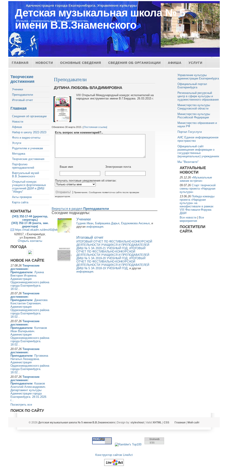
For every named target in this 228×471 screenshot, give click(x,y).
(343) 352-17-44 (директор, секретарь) (30, 218)
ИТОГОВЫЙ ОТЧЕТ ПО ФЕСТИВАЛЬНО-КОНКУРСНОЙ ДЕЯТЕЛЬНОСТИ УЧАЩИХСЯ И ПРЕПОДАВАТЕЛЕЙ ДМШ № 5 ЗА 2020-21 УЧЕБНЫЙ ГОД (114, 245)
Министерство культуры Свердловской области (193, 106)
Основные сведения (80, 63)
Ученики (17, 89)
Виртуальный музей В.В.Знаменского (25, 174)
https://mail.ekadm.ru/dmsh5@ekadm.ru (41, 229)
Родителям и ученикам (27, 148)
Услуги (195, 63)
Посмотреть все (21, 404)
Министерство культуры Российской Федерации (193, 115)
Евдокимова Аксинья (135, 223)
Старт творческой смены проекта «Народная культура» (198, 189)
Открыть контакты (30, 241)
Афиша (174, 63)
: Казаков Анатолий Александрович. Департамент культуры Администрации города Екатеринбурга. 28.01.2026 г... (28, 388)
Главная (20, 63)
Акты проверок (22, 197)
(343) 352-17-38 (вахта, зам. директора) (30, 224)
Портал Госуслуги (189, 131)
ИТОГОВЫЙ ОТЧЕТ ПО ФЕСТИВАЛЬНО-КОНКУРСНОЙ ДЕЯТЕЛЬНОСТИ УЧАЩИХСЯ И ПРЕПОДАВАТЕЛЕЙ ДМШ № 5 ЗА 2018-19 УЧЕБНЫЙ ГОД (112, 263)
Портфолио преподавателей (23, 166)
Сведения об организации (134, 63)
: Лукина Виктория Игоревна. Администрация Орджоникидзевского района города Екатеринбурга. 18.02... (29, 277)
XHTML (157, 422)
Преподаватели (22, 94)
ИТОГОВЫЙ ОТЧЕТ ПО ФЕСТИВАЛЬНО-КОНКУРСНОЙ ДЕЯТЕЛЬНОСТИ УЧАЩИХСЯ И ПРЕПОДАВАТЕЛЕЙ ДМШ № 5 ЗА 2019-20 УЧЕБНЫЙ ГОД (112, 253)
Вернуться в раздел (80, 208)
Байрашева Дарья (107, 223)
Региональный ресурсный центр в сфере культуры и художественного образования (198, 96)
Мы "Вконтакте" (188, 162)
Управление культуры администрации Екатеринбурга (198, 76)
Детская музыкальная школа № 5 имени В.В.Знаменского (100, 19)
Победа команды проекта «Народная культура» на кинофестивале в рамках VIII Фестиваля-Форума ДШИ (197, 205)
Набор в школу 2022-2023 (29, 132)
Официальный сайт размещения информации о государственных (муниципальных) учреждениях (198, 151)
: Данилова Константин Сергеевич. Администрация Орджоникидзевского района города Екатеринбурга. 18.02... (29, 305)
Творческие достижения (22, 79)
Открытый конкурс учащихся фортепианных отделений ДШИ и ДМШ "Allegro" (29, 186)
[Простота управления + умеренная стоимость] (114, 466)
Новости (44, 63)
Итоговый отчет (22, 100)
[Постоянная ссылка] (95, 127)
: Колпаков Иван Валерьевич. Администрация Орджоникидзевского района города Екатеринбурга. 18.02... (29, 332)
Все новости (188, 217)
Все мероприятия (192, 219)
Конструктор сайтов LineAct (114, 455)
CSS (166, 422)
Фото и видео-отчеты (26, 137)
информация (94, 226)
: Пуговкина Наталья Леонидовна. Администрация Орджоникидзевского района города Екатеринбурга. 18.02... (29, 360)
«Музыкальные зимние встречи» (196, 179)
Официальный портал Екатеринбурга (192, 85)
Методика (18, 153)
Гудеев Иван (84, 223)
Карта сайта (20, 202)
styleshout (137, 422)
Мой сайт (193, 422)
